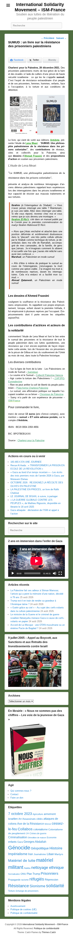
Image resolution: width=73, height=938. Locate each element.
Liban (50, 854)
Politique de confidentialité (23, 913)
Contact (14, 794)
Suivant (61, 38)
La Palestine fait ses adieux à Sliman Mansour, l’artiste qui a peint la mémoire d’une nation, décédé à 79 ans (36, 594)
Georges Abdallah (35, 841)
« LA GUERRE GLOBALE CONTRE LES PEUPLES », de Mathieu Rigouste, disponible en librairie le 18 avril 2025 (35, 503)
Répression (51, 879)
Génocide (19, 847)
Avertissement (17, 906)
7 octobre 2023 (20, 814)
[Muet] (54, 573)
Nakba (27, 868)
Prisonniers (49, 873)
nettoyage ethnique (47, 867)
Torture (11, 891)
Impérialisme (17, 854)
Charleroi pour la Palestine (31, 440)
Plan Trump (33, 873)
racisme (25, 880)
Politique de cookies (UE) (23, 909)
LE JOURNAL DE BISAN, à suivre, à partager (34, 496)
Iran (30, 854)
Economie (52, 837)
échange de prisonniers (27, 891)
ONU (23, 874)
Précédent (47, 38)
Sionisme (37, 886)
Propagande (14, 879)
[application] (36, 561)
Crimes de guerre (38, 833)
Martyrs (59, 854)
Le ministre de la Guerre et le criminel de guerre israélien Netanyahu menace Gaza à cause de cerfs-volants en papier (37, 618)
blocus (48, 824)
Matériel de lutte (21, 860)
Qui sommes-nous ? (20, 790)
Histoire (55, 848)
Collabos (25, 829)
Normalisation (14, 874)
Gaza (20, 842)
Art (20, 819)
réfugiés (36, 879)
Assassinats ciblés (32, 819)
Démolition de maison (37, 837)
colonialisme (40, 829)
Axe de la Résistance (30, 823)
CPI (27, 833)
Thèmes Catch (49, 932)
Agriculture (38, 814)
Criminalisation (17, 837)
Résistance (18, 885)
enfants (12, 841)
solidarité (55, 885)
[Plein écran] (60, 573)
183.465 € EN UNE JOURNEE (26, 462)
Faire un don (16, 797)
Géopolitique (40, 848)
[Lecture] (13, 573)
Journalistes (40, 854)
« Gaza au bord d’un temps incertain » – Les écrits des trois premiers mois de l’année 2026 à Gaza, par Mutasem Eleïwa (37, 475)
